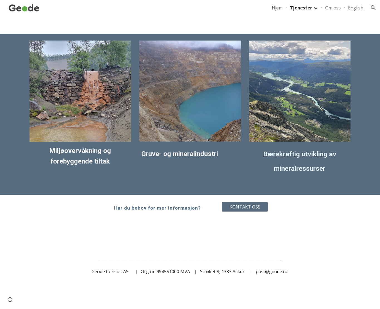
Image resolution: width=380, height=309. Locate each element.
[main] (80, 156)
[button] (373, 7)
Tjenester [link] (301, 8)
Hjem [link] (277, 8)
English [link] (355, 8)
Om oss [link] (333, 8)
